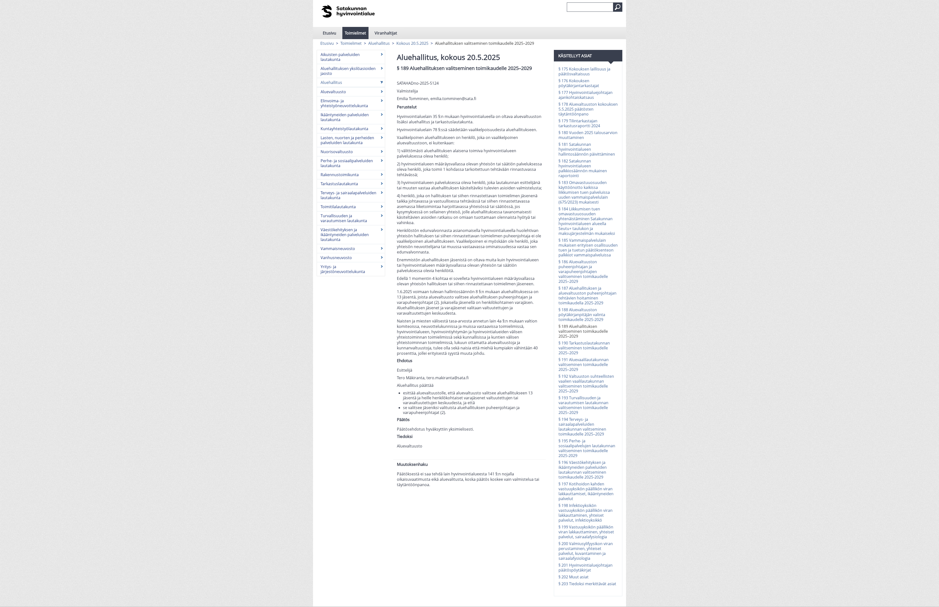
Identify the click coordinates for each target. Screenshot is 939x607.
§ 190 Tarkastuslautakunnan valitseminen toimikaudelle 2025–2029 (584, 348)
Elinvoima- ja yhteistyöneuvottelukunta (344, 103)
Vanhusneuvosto (336, 257)
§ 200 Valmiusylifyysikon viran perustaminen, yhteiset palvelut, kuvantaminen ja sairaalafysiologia (586, 551)
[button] (617, 7)
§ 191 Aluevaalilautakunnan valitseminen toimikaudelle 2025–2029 (584, 364)
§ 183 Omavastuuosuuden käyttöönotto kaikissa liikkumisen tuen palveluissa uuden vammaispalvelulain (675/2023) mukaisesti (584, 192)
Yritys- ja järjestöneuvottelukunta (343, 269)
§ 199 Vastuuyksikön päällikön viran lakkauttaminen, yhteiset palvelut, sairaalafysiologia (586, 532)
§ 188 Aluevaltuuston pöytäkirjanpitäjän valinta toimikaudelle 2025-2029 (582, 314)
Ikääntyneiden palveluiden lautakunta (345, 117)
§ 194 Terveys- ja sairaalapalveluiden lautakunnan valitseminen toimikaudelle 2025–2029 (582, 426)
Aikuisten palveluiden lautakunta (340, 57)
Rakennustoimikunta (340, 174)
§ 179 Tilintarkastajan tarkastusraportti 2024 (579, 123)
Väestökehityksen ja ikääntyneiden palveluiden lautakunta (345, 234)
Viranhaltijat (386, 33)
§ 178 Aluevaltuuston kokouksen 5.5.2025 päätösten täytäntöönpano (588, 109)
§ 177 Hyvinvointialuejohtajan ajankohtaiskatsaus (586, 95)
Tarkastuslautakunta (339, 183)
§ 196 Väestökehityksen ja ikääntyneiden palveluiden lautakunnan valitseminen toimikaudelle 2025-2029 (583, 470)
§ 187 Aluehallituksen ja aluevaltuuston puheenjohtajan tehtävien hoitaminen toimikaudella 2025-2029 (587, 295)
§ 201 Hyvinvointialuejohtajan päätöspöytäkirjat (586, 568)
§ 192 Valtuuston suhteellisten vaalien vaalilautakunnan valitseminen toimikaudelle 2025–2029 (586, 383)
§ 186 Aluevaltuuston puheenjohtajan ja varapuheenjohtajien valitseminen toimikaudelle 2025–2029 (583, 271)
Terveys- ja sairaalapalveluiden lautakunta (348, 195)
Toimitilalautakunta (338, 206)
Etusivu (329, 33)
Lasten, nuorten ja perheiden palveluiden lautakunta (347, 140)
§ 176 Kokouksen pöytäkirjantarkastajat (579, 83)
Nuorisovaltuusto (337, 151)
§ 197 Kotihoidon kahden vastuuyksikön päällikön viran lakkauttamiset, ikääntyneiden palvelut (586, 491)
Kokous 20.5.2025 (412, 43)
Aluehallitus (379, 43)
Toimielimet (355, 33)
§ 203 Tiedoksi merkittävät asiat (587, 583)
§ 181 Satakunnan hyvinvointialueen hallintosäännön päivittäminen (587, 149)
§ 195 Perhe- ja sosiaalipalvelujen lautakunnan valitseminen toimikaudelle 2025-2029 (587, 448)
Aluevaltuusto (333, 91)
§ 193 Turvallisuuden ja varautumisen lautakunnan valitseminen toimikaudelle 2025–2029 (583, 405)
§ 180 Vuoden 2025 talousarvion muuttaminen (588, 135)
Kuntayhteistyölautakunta (344, 128)
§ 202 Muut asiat (574, 576)
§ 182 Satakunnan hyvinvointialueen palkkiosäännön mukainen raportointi (583, 168)
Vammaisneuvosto (338, 248)
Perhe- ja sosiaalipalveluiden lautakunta (347, 163)
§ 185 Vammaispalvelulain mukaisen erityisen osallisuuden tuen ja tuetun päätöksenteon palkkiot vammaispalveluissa (588, 247)
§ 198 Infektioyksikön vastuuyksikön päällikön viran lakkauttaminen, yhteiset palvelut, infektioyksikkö (586, 513)
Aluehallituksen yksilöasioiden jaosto (348, 71)
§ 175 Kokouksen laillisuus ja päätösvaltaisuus (584, 71)
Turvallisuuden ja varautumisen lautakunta (344, 218)
